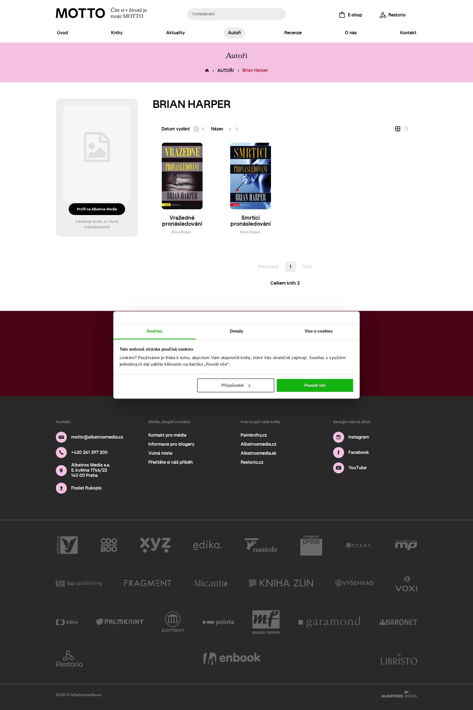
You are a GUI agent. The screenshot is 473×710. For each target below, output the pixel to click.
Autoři (234, 32)
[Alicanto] (210, 583)
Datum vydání (175, 128)
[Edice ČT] (67, 622)
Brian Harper (181, 232)
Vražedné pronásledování (182, 221)
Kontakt (408, 32)
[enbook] (232, 658)
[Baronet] (398, 622)
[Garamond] (330, 622)
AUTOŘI (225, 70)
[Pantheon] (173, 622)
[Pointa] (218, 622)
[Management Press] (406, 545)
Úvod (62, 32)
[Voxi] (406, 583)
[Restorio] (69, 658)
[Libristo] (399, 658)
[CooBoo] (109, 545)
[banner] (80, 13)
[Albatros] (67, 545)
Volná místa (160, 453)
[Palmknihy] (120, 622)
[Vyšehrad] (354, 583)
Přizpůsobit (232, 385)
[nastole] (261, 545)
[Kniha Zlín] (281, 583)
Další (307, 266)
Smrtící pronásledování (250, 221)
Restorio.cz (252, 462)
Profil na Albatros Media (97, 209)
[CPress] (358, 545)
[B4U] (79, 583)
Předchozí (268, 266)
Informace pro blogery (171, 444)
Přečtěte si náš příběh (170, 462)
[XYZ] (155, 545)
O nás (351, 32)
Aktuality (175, 32)
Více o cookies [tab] (319, 331)
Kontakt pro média (167, 435)
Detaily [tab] (236, 331)
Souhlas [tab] (154, 331)
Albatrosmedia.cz (258, 444)
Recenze (293, 32)
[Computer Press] (311, 545)
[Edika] (207, 545)
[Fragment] (147, 583)
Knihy (117, 32)
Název (217, 128)
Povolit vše (314, 385)
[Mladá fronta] (266, 622)
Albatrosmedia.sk (258, 453)
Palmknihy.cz (254, 435)
